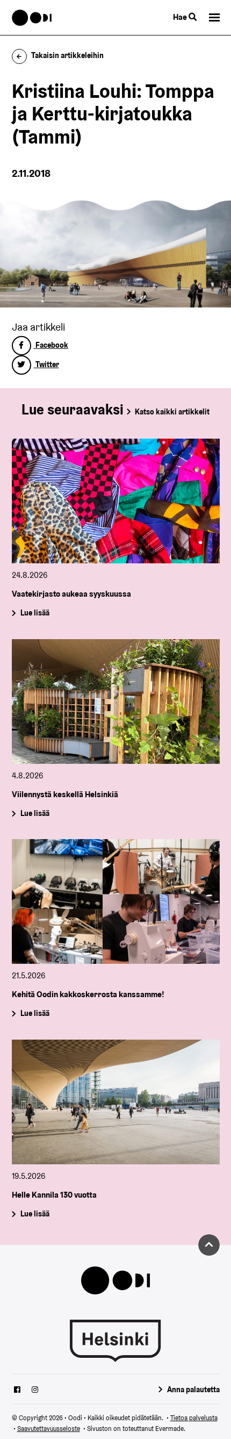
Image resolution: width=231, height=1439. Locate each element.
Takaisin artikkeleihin (67, 55)
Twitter (46, 364)
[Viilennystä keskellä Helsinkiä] (116, 701)
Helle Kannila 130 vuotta (54, 1194)
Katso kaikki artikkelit (172, 412)
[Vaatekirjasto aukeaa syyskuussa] (116, 501)
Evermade (169, 1428)
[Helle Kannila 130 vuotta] (116, 1102)
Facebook (51, 345)
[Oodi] (32, 18)
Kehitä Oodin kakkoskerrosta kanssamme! (88, 994)
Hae (181, 17)
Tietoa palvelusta (194, 1418)
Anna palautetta (193, 1389)
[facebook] (17, 1391)
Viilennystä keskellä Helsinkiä (65, 794)
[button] (214, 17)
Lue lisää (34, 613)
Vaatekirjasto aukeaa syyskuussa (71, 594)
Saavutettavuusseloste (48, 1428)
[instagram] (35, 1391)
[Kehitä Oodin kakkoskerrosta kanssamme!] (116, 901)
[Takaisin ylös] (209, 1245)
